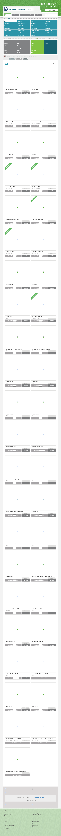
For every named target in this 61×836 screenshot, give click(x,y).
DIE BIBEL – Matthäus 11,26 (30, 800)
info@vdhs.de (8, 814)
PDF (51, 318)
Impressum (6, 828)
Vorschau (25, 91)
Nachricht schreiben (9, 816)
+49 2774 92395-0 (8, 813)
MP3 (23, 708)
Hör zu (31, 14)
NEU (6, 64)
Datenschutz (7, 829)
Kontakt (38, 14)
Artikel (53, 10)
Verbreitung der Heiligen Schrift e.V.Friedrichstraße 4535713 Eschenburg (40, 814)
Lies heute (23, 14)
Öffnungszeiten (35, 825)
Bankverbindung (7, 826)
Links (33, 826)
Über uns (6, 823)
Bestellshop (7, 14)
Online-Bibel (15, 14)
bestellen (26, 93)
